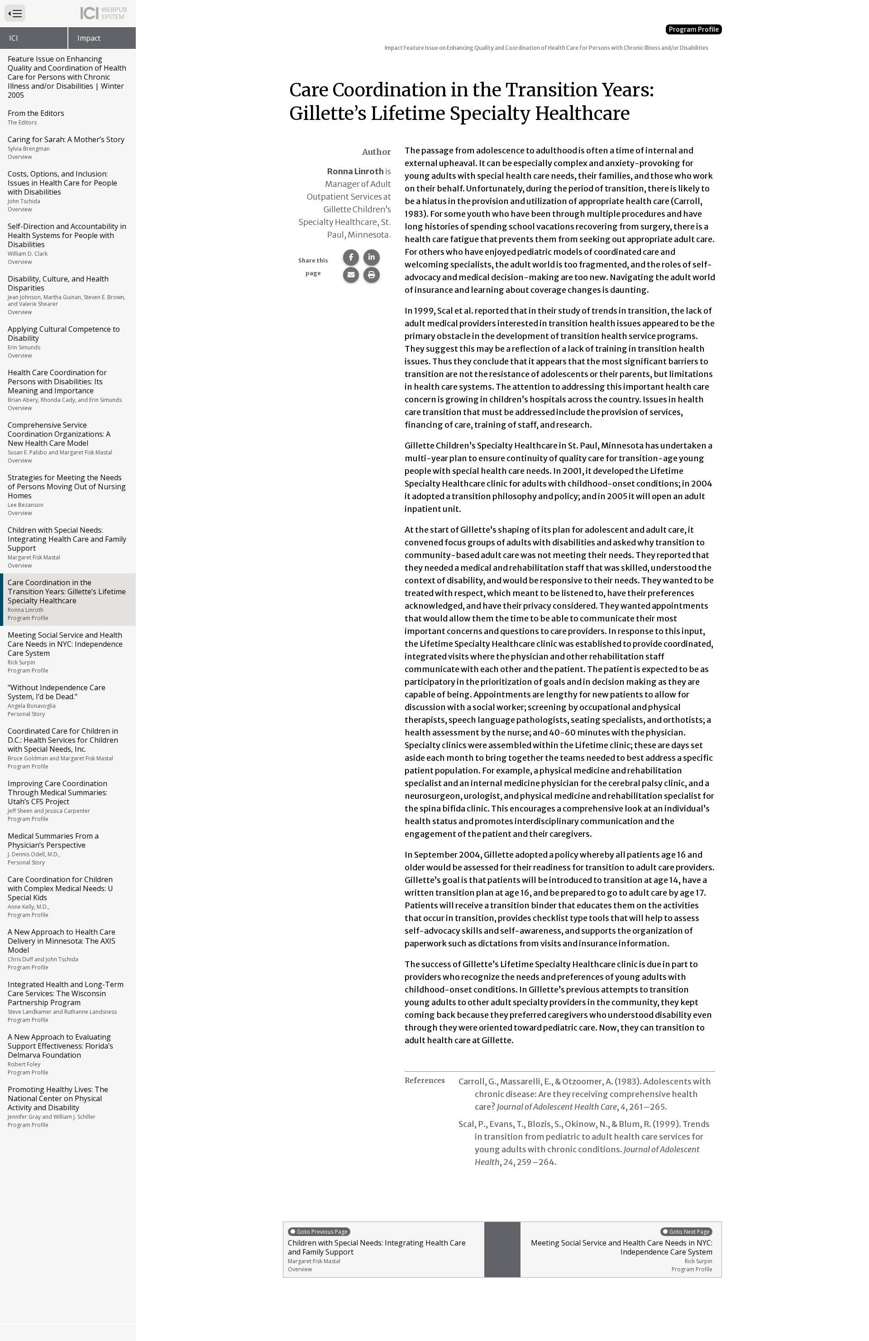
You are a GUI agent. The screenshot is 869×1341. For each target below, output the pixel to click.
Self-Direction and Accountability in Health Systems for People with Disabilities (67, 243)
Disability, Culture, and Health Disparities (66, 295)
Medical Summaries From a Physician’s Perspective (53, 848)
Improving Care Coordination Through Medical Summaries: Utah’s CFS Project (57, 800)
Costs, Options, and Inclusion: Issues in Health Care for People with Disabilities (62, 191)
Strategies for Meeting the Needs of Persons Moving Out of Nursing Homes (67, 494)
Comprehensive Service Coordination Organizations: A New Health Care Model (60, 442)
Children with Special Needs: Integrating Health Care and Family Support (67, 547)
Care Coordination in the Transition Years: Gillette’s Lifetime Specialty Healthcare (67, 599)
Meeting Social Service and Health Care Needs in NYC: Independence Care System (65, 652)
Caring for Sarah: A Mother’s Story (66, 147)
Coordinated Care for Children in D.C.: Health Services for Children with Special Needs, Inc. (63, 748)
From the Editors (36, 117)
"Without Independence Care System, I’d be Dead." (56, 700)
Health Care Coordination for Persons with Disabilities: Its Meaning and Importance (65, 389)
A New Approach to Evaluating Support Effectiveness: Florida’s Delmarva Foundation (60, 1054)
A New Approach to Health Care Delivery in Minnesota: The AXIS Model (61, 949)
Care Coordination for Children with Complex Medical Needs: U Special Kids (60, 896)
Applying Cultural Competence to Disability (64, 341)
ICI (13, 38)
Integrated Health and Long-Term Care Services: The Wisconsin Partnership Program (66, 1001)
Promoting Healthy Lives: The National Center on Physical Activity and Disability (58, 1106)
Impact (88, 38)
